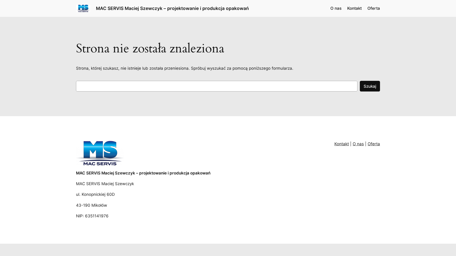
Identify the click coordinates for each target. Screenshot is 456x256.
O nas (358, 144)
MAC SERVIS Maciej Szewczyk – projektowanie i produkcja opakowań (172, 8)
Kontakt (341, 144)
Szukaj (370, 86)
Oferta (374, 144)
